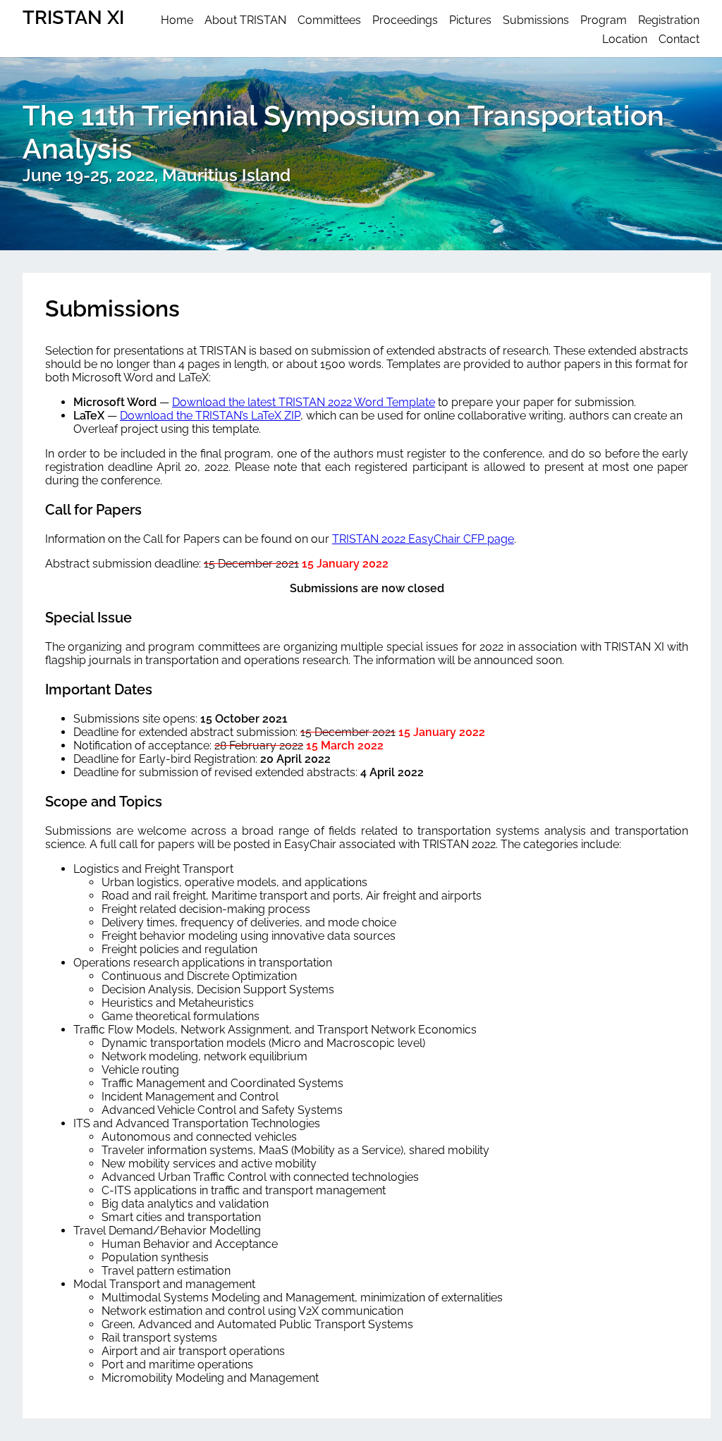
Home (177, 20)
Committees (329, 20)
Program (603, 20)
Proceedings (405, 20)
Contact (679, 39)
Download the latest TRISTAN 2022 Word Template (303, 402)
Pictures (470, 20)
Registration (668, 20)
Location (624, 39)
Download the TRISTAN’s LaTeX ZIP (210, 415)
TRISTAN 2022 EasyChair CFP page (423, 539)
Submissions (536, 20)
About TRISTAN (245, 20)
